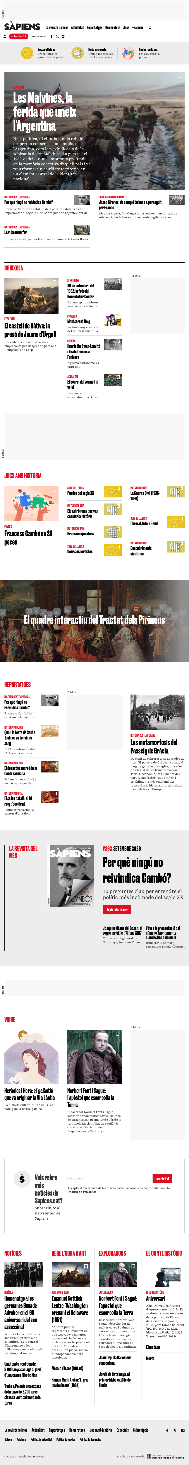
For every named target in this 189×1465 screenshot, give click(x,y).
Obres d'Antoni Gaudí (144, 523)
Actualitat (77, 27)
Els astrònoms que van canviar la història (82, 513)
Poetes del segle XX (80, 493)
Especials (123, 1430)
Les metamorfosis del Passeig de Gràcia (153, 746)
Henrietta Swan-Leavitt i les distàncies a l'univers (83, 351)
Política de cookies (65, 1439)
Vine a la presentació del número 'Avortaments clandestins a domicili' (163, 932)
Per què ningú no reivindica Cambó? (28, 202)
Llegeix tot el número (117, 909)
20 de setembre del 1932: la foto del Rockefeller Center (80, 290)
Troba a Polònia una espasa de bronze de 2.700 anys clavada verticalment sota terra (22, 1394)
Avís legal (21, 1439)
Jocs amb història (101, 1430)
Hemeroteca (113, 27)
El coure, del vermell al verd (82, 384)
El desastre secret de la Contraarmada (20, 771)
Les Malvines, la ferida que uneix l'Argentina (44, 111)
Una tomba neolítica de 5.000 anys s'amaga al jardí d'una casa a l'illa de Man (22, 1369)
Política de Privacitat (82, 1192)
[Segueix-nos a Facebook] (51, 36)
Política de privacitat (41, 1439)
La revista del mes (57, 27)
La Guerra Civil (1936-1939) (145, 495)
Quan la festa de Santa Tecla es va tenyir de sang (19, 737)
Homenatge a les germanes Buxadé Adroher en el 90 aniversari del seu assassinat (20, 1312)
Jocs (126, 27)
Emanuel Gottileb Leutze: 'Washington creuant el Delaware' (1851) (70, 1308)
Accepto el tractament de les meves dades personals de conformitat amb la (119, 1190)
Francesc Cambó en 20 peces (28, 537)
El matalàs (153, 1347)
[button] (180, 76)
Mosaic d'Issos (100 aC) (67, 1368)
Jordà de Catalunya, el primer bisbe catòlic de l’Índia (115, 1379)
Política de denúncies (90, 1439)
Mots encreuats (97, 49)
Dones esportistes (79, 551)
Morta (150, 1358)
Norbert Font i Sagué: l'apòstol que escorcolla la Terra (90, 1097)
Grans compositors (80, 533)
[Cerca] (151, 27)
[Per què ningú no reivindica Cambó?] (70, 876)
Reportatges (94, 27)
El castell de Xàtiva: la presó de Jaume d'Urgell (30, 329)
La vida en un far (15, 232)
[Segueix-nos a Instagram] (63, 36)
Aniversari (155, 1298)
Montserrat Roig (78, 321)
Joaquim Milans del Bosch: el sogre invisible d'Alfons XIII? (122, 930)
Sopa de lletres (46, 49)
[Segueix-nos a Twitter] (57, 36)
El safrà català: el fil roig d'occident (18, 801)
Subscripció (140, 1430)
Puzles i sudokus (148, 49)
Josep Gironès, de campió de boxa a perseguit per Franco (130, 205)
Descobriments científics (141, 551)
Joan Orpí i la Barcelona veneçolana (115, 1360)
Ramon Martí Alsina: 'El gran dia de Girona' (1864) (70, 1382)
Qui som (8, 1439)
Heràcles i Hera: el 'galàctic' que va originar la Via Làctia (29, 1093)
